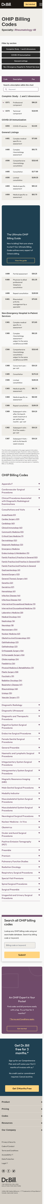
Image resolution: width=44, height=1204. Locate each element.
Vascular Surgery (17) (10, 697)
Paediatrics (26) (8, 663)
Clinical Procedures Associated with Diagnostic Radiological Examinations (16, 501)
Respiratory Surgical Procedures (17, 872)
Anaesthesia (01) (9, 515)
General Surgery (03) (11, 574)
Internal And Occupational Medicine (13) (18, 604)
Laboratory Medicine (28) (12, 612)
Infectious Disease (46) (11, 600)
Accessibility (6, 1155)
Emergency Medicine (11, 549)
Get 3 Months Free (22, 1088)
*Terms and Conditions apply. (22, 1019)
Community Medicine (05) (13, 532)
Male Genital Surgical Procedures (18, 787)
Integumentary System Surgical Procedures (17, 763)
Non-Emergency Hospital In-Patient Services (21, 67)
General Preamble (10, 747)
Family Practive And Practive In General (19, 566)
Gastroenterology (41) (11, 570)
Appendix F (7, 484)
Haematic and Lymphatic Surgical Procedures (18, 755)
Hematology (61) (8, 591)
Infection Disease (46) (11, 595)
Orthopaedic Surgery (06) (13, 651)
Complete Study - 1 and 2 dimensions (21, 49)
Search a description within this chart (18, 85)
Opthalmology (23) (10, 646)
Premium (6, 855)
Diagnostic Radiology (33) (12, 544)
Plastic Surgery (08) (10, 672)
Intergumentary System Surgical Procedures (17, 772)
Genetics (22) (7, 583)
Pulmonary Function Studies (15, 861)
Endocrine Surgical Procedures (16, 733)
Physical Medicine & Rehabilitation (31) (18, 668)
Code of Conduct (8, 1146)
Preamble (6, 850)
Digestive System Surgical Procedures (14, 726)
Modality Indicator (11, 793)
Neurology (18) (8, 625)
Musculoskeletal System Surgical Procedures (17, 800)
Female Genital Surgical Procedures (13, 740)
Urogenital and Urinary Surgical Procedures (17, 896)
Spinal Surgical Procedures (14, 884)
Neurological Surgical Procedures (17, 816)
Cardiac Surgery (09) (10, 519)
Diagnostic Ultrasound (12, 710)
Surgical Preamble (10, 889)
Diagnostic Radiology (12, 705)
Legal (4, 1163)
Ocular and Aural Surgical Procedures (14, 834)
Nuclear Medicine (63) (11, 634)
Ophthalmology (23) (10, 642)
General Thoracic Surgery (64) (14, 578)
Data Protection (8, 1159)
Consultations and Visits (13, 509)
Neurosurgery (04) (9, 629)
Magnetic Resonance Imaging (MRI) (16, 780)
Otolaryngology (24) (10, 659)
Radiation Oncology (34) (12, 680)
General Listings (20, 61)
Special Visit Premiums (12, 878)
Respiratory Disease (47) (12, 684)
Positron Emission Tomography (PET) (16, 843)
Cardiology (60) (8, 523)
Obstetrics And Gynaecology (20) (16, 638)
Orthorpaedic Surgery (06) (13, 655)
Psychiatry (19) (8, 676)
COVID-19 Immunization (21, 55)
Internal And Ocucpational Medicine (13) (18, 608)
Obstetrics (7, 827)
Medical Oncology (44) (11, 617)
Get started (30, 4)
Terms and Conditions (10, 1150)
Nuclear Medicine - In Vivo (14, 821)
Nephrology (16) (8, 621)
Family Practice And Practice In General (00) (21, 561)
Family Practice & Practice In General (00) (20, 557)
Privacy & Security (8, 1142)
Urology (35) (7, 693)
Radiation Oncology (11, 867)
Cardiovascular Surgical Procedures (13, 491)
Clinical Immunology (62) (12, 527)
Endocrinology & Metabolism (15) (15, 553)
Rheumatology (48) (10, 689)
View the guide (21, 260)
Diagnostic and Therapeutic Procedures (15, 718)
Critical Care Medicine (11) (12, 536)
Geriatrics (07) (8, 587)
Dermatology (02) (9, 540)
